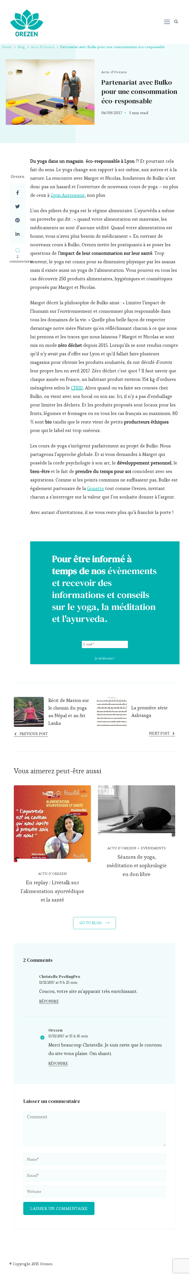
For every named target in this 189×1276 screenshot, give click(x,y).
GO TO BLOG (91, 922)
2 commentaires (17, 259)
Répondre (49, 1001)
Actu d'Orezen (114, 72)
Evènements (153, 848)
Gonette (95, 488)
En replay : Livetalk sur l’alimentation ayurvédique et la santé (52, 891)
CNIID (77, 388)
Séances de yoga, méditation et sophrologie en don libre (136, 865)
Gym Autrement (68, 195)
